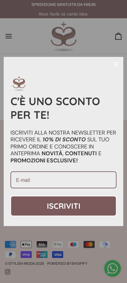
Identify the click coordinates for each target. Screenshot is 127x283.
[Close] (116, 64)
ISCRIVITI (63, 206)
